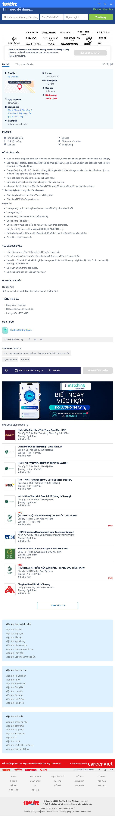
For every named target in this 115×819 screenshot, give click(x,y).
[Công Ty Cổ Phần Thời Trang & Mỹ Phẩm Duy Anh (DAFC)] (9, 435)
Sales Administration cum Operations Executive (43, 548)
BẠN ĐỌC (102, 781)
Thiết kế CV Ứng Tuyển (21, 330)
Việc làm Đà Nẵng (14, 695)
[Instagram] (105, 769)
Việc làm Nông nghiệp (16, 645)
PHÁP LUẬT (13, 790)
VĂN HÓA (57, 781)
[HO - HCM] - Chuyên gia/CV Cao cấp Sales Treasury (45, 479)
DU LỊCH (35, 790)
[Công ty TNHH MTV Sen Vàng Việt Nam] (9, 518)
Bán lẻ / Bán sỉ (14, 110)
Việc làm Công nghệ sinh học (19, 649)
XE (35, 785)
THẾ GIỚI (13, 785)
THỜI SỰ (13, 781)
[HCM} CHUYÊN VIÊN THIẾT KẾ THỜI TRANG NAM (43, 463)
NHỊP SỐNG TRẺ (57, 776)
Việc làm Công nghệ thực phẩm (20, 656)
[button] (105, 3)
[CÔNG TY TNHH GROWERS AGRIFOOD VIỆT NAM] (9, 553)
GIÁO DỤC (102, 776)
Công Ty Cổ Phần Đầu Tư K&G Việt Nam (35, 450)
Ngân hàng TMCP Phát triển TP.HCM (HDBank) (39, 483)
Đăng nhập (107, 9)
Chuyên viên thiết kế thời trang (34, 584)
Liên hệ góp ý (65, 811)
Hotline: (82, 811)
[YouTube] (112, 769)
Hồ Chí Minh (13, 76)
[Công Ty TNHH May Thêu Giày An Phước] (9, 589)
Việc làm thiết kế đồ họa (17, 749)
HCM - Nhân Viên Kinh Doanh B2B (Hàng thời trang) (44, 496)
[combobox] (20, 17)
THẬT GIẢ (102, 785)
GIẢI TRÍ (57, 785)
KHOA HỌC (79, 781)
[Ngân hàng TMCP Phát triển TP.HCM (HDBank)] (9, 485)
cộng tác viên (10, 359)
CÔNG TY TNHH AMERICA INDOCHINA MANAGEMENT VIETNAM (46, 535)
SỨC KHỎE (79, 785)
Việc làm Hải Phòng (15, 699)
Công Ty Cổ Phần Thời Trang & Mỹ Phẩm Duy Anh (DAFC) (43, 433)
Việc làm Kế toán (14, 629)
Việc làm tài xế (13, 741)
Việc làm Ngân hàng (15, 641)
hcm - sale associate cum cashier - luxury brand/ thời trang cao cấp (36, 353)
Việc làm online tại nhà (17, 721)
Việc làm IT (11, 737)
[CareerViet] (100, 763)
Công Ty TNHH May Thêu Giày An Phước (36, 587)
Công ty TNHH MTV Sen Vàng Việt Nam (35, 518)
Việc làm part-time (15, 725)
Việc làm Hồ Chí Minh (16, 675)
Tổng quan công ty (24, 64)
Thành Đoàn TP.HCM (66, 808)
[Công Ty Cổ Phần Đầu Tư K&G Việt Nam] (9, 452)
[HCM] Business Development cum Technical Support (46, 531)
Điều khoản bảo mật (49, 811)
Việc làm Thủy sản (14, 652)
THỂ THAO (79, 776)
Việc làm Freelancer (15, 733)
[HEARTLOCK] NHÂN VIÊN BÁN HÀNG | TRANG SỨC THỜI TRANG (51, 567)
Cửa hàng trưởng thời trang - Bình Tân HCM (40, 446)
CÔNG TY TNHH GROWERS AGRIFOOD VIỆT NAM (39, 552)
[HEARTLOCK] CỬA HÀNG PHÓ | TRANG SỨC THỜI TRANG (47, 515)
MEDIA (13, 776)
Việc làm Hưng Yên (15, 702)
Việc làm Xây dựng (15, 633)
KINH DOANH (35, 776)
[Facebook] (99, 769)
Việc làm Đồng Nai (15, 687)
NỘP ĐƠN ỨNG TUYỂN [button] (90, 53)
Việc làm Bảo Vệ (13, 637)
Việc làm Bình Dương (15, 683)
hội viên (25, 359)
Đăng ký (97, 9)
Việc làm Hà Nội (13, 679)
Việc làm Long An (14, 691)
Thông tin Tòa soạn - (49, 808)
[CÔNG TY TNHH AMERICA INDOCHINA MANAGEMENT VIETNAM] (9, 537)
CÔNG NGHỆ (35, 781)
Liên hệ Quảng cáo (32, 811)
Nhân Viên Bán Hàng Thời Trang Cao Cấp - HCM (42, 430)
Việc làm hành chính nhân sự (19, 745)
